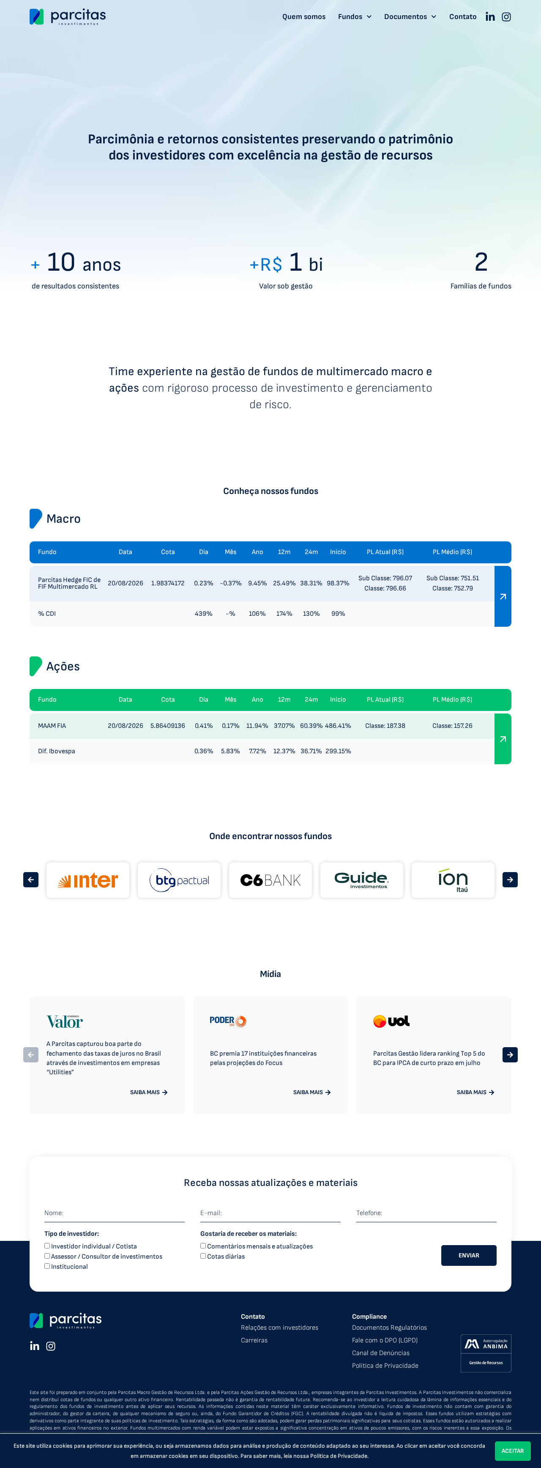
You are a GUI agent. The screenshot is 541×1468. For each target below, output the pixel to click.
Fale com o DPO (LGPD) (385, 1340)
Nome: (53, 1213)
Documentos (405, 17)
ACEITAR (513, 1450)
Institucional (69, 1267)
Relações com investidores (279, 1328)
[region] (270, 1450)
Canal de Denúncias (381, 1353)
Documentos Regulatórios (389, 1328)
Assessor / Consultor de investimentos (106, 1257)
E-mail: (210, 1213)
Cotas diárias (226, 1257)
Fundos (350, 17)
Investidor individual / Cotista (94, 1247)
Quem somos (303, 17)
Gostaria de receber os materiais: (248, 1234)
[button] (30, 879)
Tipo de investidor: (71, 1234)
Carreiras (254, 1340)
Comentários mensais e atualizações (260, 1247)
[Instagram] (506, 17)
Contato (463, 17)
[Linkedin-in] (490, 17)
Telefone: (369, 1213)
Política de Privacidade (338, 1456)
